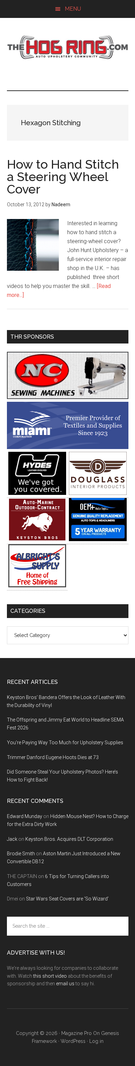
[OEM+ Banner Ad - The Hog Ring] (98, 539)
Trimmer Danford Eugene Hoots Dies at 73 (53, 757)
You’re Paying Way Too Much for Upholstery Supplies (65, 742)
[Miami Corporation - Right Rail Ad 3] (67, 447)
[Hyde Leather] (37, 493)
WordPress (73, 1041)
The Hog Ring (67, 47)
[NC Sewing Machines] (67, 397)
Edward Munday (24, 816)
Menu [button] (73, 9)
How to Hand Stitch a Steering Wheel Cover (63, 176)
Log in (96, 1041)
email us (65, 983)
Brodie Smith (21, 853)
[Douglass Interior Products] (98, 493)
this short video (50, 976)
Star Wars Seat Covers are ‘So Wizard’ (67, 898)
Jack (12, 839)
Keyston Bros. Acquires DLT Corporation (69, 839)
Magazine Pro (76, 1033)
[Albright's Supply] (37, 585)
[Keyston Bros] (37, 539)
